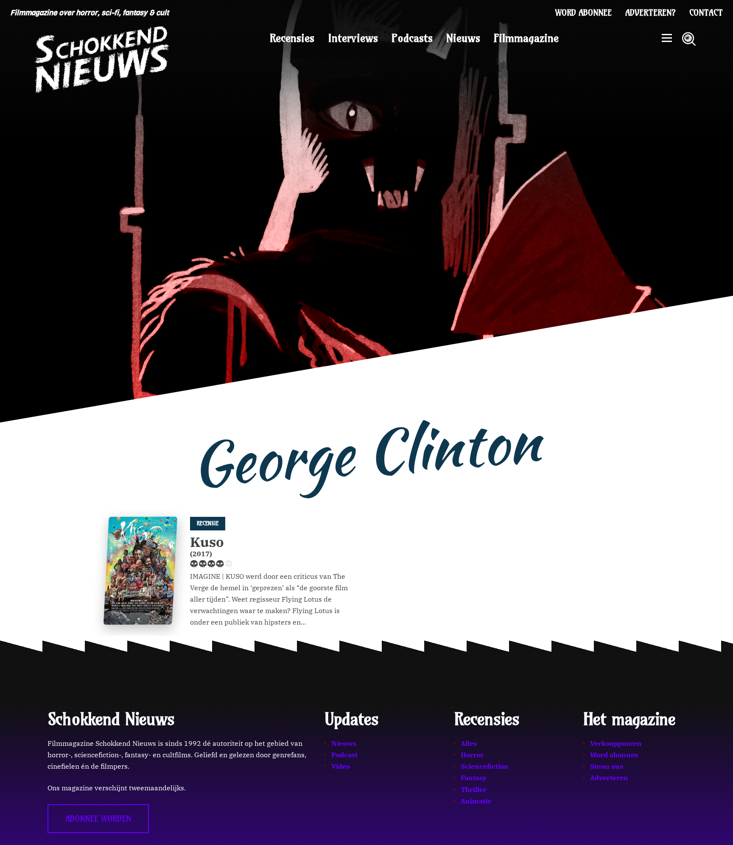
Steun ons (606, 766)
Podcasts (412, 38)
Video (340, 766)
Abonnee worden (98, 819)
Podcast (344, 754)
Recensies (292, 38)
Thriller (474, 789)
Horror (472, 754)
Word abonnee (583, 13)
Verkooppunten (616, 743)
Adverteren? (650, 13)
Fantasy (474, 777)
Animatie (476, 801)
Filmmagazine (526, 38)
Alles (469, 743)
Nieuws (463, 38)
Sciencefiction (485, 766)
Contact (706, 13)
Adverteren (609, 777)
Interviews (353, 38)
